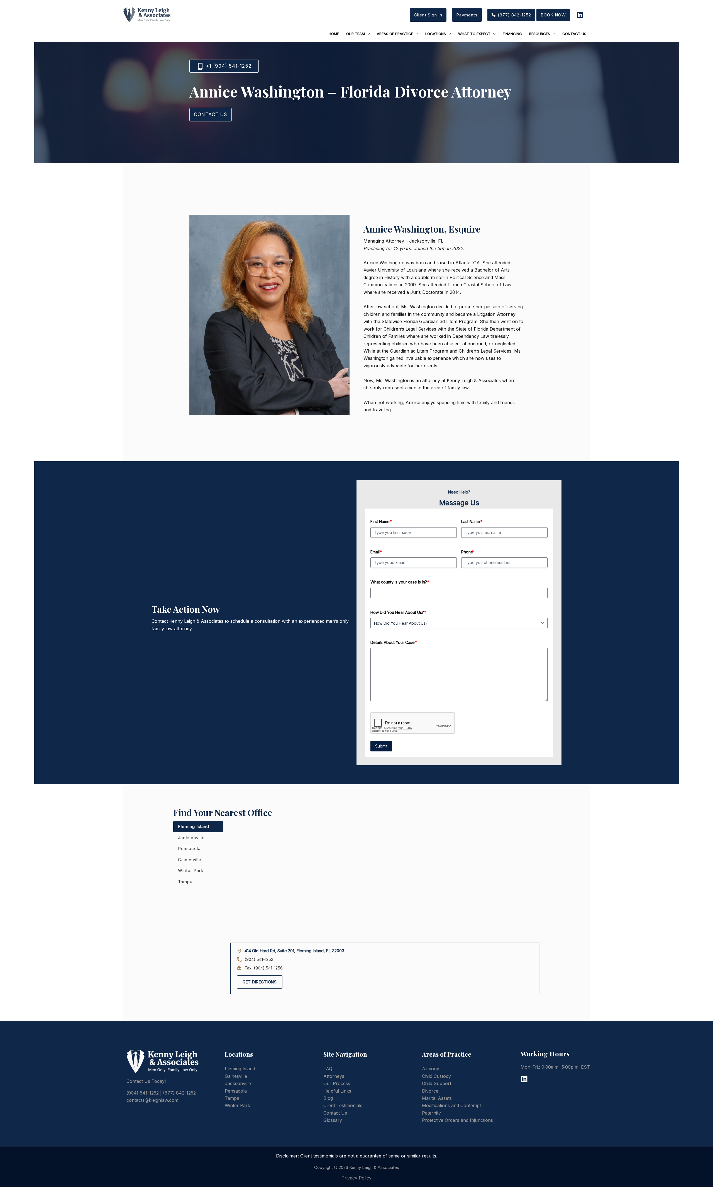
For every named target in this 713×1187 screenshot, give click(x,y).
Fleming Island (193, 826)
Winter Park (190, 870)
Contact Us (335, 1113)
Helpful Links (337, 1091)
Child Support (436, 1083)
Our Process (336, 1083)
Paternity (431, 1113)
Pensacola (189, 848)
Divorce (430, 1091)
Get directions (260, 982)
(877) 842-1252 (179, 1093)
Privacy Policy (356, 1178)
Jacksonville (191, 837)
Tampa (185, 881)
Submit (381, 746)
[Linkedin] (580, 15)
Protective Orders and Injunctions (457, 1120)
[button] (511, 15)
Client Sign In (428, 15)
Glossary (332, 1120)
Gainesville (189, 859)
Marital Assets (437, 1098)
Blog (328, 1098)
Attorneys (333, 1076)
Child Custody (436, 1076)
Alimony (430, 1068)
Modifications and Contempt (451, 1105)
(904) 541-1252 (259, 959)
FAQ (327, 1068)
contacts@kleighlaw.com (152, 1100)
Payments (467, 15)
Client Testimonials (342, 1105)
